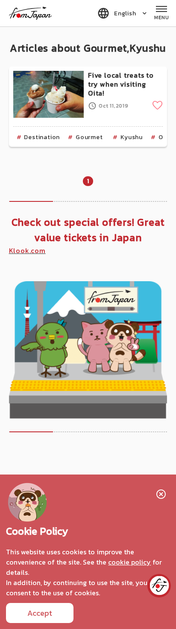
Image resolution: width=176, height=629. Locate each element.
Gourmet (89, 137)
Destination (42, 137)
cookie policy (129, 562)
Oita (164, 137)
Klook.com (27, 250)
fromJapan (30, 13)
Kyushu (131, 137)
